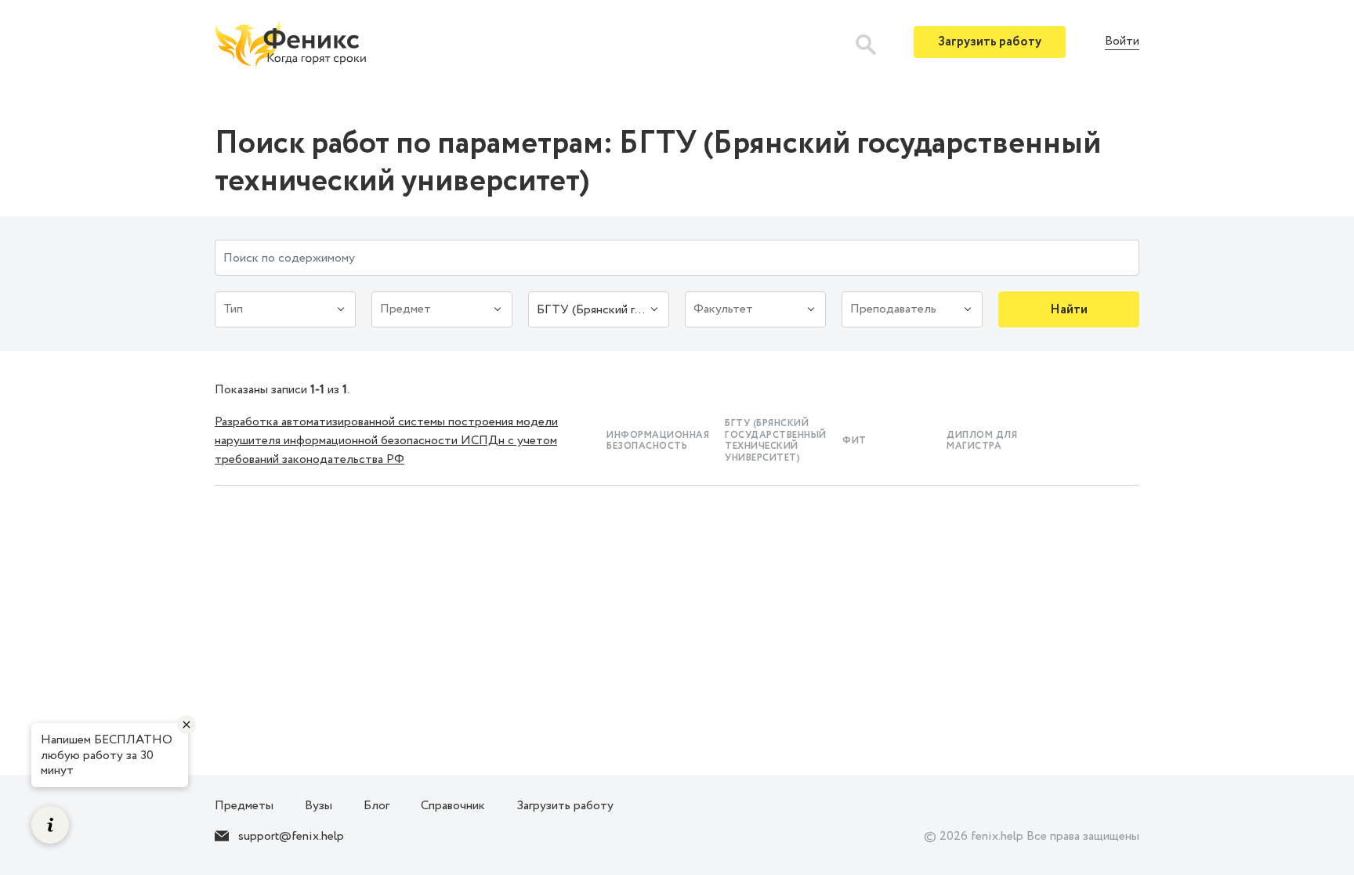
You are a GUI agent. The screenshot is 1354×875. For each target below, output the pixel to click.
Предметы (244, 806)
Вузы (318, 806)
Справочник (453, 806)
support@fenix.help (291, 836)
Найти (1069, 310)
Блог (376, 806)
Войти (1122, 42)
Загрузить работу (989, 42)
